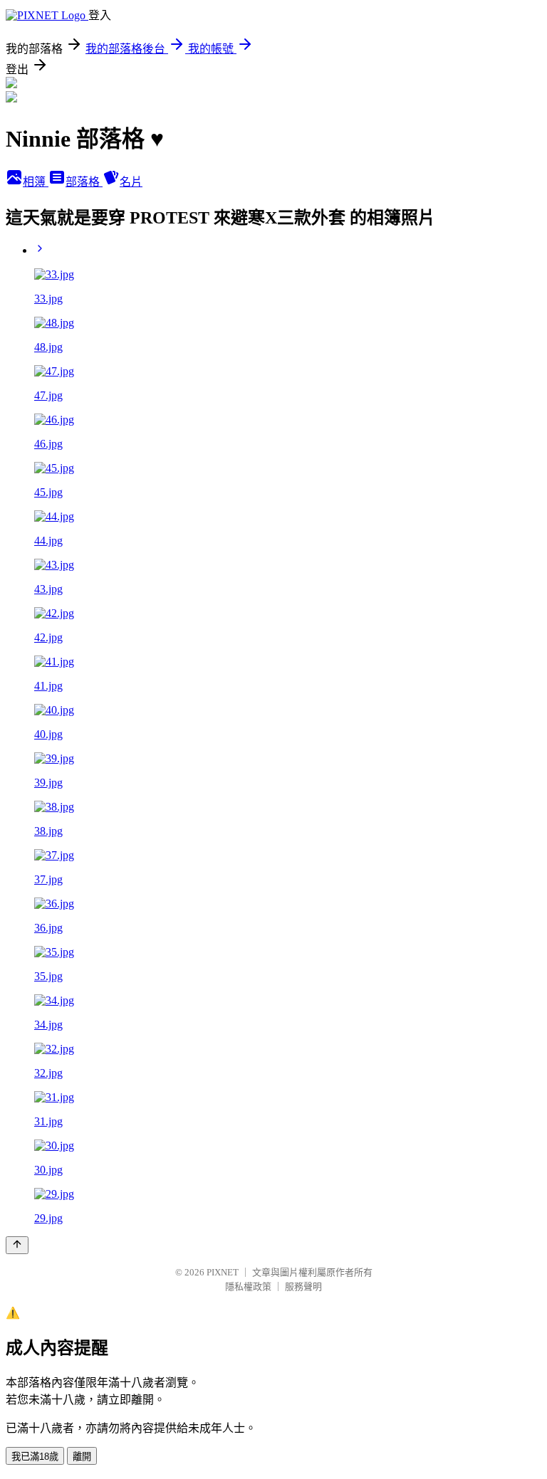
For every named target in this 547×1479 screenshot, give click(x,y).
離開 (82, 1456)
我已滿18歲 (34, 1456)
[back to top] (17, 1245)
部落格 (84, 182)
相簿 (35, 182)
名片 (131, 182)
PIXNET (223, 1272)
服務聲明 (303, 1286)
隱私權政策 (248, 1286)
